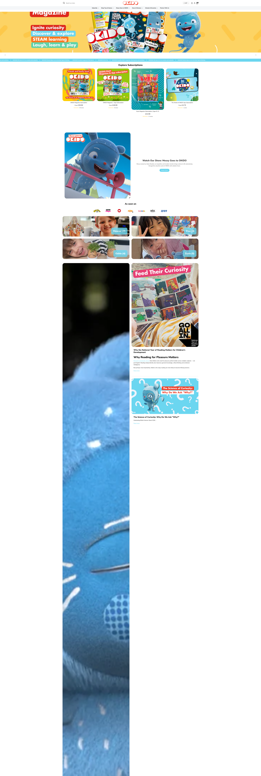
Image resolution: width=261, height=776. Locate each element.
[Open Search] (64, 3)
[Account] (192, 3)
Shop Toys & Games (106, 8)
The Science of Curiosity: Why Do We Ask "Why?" (156, 417)
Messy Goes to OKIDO (122, 8)
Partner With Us (164, 8)
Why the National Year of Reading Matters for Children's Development (159, 351)
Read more (137, 370)
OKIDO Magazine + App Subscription (113, 102)
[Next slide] (256, 55)
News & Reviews (137, 8)
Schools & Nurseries (150, 8)
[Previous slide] (5, 55)
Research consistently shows (141, 361)
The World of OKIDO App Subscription (182, 102)
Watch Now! (164, 170)
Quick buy (78, 98)
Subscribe (95, 8)
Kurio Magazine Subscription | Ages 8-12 (147, 111)
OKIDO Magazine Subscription (78, 102)
